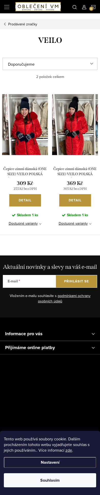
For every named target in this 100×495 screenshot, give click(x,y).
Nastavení (50, 462)
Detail (25, 200)
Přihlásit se (76, 281)
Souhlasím (50, 480)
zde (68, 450)
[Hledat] (74, 6)
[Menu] (6, 6)
